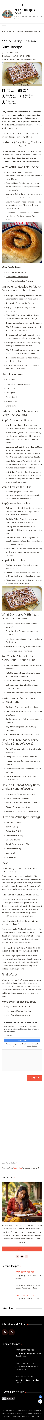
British (12, 59)
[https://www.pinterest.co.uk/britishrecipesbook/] (11, 1332)
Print (35, 1078)
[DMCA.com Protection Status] (8, 1398)
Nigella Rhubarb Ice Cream (18, 1006)
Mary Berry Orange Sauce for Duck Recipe (28, 1354)
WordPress (25, 1416)
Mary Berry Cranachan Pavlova (19, 281)
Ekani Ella (14, 52)
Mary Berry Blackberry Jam (18, 1015)
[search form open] (22, 5)
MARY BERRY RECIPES (21, 56)
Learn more (22, 1249)
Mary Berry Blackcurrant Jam (18, 1011)
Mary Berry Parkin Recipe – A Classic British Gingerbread (27, 1286)
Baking (35, 59)
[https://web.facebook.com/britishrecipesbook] (5, 1332)
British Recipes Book (24, 11)
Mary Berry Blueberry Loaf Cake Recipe (26, 1367)
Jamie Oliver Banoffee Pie (17, 276)
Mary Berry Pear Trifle (16, 272)
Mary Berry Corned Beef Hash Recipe (28, 1276)
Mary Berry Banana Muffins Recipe (27, 1381)
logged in (17, 1168)
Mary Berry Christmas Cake (27, 1298)
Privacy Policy (35, 1416)
